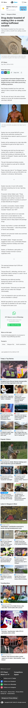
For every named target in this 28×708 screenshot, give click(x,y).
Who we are (4, 691)
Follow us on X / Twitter (10, 678)
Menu (5, 2)
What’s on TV (5, 674)
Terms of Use (11, 691)
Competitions (18, 672)
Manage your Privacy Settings (9, 698)
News (3, 14)
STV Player (4, 672)
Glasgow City (10, 344)
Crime (3, 344)
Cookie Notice (11, 693)
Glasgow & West (11, 14)
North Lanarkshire (21, 344)
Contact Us (3, 693)
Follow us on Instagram (10, 687)
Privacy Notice (19, 691)
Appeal (16, 674)
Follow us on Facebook (10, 681)
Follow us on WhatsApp (10, 684)
